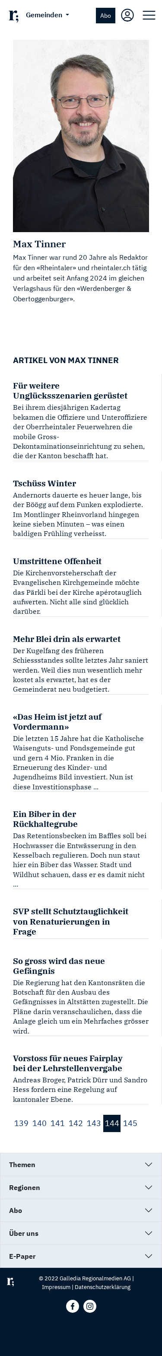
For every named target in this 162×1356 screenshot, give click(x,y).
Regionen (24, 1187)
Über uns (23, 1233)
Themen (22, 1164)
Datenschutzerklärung (102, 1287)
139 (21, 1123)
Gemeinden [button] (45, 14)
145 (130, 1123)
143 (94, 1123)
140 (39, 1123)
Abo (105, 15)
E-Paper (22, 1256)
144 (112, 1123)
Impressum (56, 1287)
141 (58, 1123)
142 (76, 1123)
